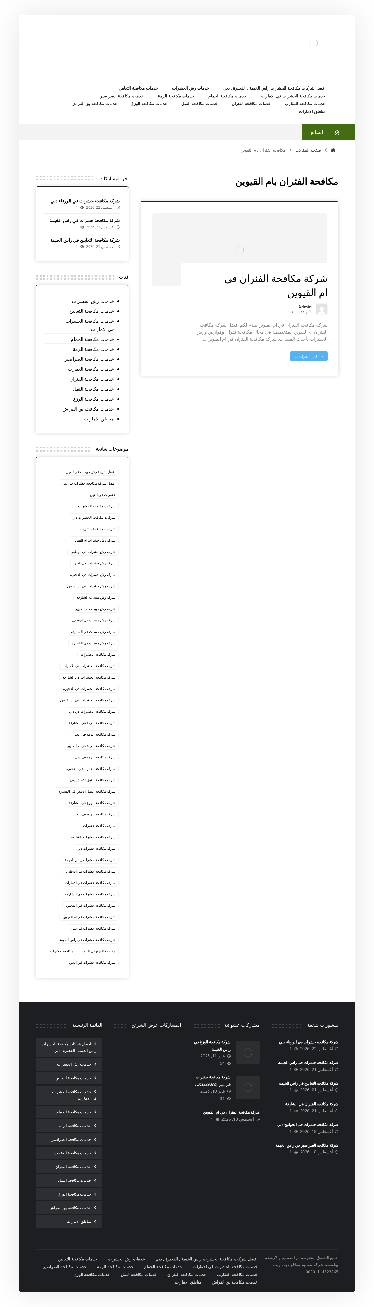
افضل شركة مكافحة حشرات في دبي (88, 483)
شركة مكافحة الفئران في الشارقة (311, 1104)
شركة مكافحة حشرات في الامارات (90, 882)
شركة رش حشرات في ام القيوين (91, 585)
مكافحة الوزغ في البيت (98, 951)
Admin (305, 307)
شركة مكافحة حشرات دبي (96, 848)
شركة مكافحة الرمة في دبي (95, 757)
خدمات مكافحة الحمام (92, 339)
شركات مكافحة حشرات (97, 528)
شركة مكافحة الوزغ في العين (94, 814)
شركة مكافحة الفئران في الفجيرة (90, 768)
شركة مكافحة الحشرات (98, 654)
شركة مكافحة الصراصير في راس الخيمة (307, 1145)
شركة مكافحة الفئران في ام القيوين (231, 1112)
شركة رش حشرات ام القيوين (94, 540)
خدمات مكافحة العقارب (91, 369)
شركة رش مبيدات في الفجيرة (93, 642)
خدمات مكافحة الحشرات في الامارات (89, 325)
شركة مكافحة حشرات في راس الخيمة (85, 220)
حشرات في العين (102, 494)
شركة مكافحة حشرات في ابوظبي (90, 871)
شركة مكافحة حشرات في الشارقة (90, 894)
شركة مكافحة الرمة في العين (94, 734)
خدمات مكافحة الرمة (93, 349)
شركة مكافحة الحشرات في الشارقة (89, 677)
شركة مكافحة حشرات (99, 825)
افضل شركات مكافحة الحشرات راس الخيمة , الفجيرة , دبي (68, 1047)
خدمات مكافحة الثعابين (91, 311)
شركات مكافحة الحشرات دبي (93, 517)
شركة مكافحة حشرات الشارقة (92, 836)
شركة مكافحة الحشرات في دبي (92, 711)
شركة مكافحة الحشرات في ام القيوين (87, 700)
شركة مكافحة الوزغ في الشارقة (92, 802)
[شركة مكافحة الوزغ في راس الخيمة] (248, 1052)
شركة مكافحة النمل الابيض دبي (92, 779)
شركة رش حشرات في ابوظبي (93, 551)
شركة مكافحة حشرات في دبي (93, 928)
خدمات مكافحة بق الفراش (88, 409)
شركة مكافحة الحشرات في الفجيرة (89, 688)
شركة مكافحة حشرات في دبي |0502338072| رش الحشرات (212, 1084)
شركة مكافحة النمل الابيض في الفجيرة (87, 791)
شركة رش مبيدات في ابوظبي (93, 620)
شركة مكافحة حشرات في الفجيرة (90, 905)
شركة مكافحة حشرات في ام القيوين (89, 916)
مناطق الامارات (99, 418)
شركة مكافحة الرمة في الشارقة (92, 722)
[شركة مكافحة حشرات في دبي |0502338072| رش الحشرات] (248, 1087)
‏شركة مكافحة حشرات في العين (92, 962)
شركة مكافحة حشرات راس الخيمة (90, 859)
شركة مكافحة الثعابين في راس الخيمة (85, 240)
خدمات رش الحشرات (93, 301)
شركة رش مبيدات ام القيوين (94, 608)
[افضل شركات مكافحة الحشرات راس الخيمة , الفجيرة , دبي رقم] (313, 43)
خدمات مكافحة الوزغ (93, 399)
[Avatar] (322, 309)
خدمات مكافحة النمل (93, 389)
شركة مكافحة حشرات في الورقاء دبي (85, 201)
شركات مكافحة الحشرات (96, 506)
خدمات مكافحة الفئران (92, 379)
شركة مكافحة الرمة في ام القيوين (90, 745)
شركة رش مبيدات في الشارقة (93, 631)
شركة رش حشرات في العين (94, 563)
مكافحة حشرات (61, 951)
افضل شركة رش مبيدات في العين (90, 471)
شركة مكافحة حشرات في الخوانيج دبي (307, 1124)
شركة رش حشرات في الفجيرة (92, 574)
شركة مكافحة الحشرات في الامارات (89, 665)
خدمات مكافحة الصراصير (89, 359)
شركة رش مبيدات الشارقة (96, 597)
